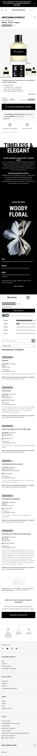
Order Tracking (6, 666)
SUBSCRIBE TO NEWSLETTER (18, 615)
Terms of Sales (6, 730)
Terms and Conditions (8, 728)
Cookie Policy (6, 726)
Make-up (4, 683)
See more (7, 118)
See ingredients (18, 286)
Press (3, 706)
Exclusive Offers (7, 708)
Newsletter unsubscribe (9, 668)
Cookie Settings (9, 738)
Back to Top (17, 582)
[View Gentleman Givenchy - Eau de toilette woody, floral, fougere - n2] (18, 71)
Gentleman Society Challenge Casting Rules (15, 733)
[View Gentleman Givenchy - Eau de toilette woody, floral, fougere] (6, 71)
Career (4, 703)
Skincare (4, 686)
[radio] (5, 99)
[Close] (34, 3)
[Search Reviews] (33, 340)
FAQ (3, 661)
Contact (4, 663)
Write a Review (18, 310)
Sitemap (4, 752)
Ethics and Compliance (9, 735)
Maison (4, 701)
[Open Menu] (2, 10)
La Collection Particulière (9, 688)
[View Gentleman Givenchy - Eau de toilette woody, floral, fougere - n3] (31, 71)
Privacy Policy (6, 721)
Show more (31, 94)
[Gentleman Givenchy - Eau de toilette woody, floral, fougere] (18, 46)
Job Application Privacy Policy (11, 723)
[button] (30, 10)
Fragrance (5, 681)
